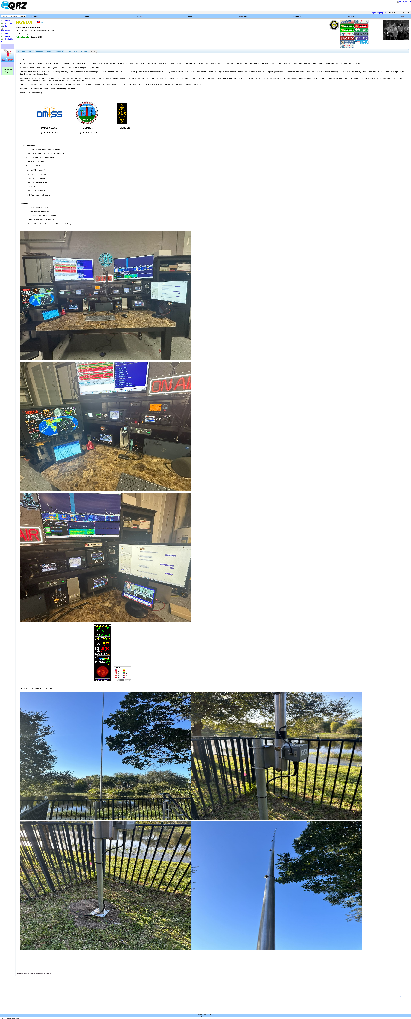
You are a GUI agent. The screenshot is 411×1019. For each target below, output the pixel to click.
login (374, 13)
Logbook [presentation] (39, 51)
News (87, 16)
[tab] (21, 51)
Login (403, 16)
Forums (139, 16)
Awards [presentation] (59, 51)
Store (190, 16)
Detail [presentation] (31, 51)
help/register (381, 13)
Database (34, 16)
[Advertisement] (205, 996)
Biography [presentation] (21, 51)
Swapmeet (243, 16)
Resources (297, 16)
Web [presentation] (49, 51)
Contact (351, 16)
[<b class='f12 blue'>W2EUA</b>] (396, 39)
